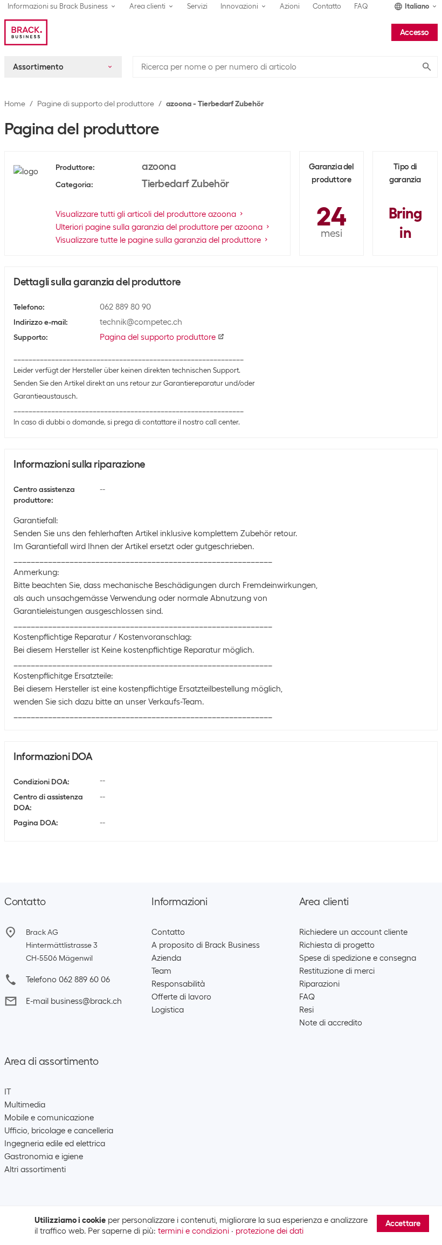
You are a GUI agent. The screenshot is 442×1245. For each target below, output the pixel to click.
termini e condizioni (193, 1231)
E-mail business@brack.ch (74, 1001)
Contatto (327, 6)
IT (7, 1092)
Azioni (290, 6)
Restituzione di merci (337, 971)
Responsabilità (178, 984)
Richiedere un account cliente (353, 932)
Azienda (166, 958)
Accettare (402, 1223)
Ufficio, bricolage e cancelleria (58, 1130)
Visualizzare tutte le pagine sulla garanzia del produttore (158, 240)
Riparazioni (319, 984)
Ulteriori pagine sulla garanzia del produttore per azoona (159, 227)
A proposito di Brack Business (205, 945)
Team (161, 971)
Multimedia (24, 1105)
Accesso (414, 32)
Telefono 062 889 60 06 (68, 979)
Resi (306, 1010)
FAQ (361, 6)
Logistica (167, 1010)
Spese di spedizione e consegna (357, 958)
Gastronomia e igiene (43, 1156)
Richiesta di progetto (337, 945)
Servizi (197, 6)
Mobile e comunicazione (49, 1118)
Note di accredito (330, 1023)
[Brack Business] (25, 32)
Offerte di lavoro (181, 997)
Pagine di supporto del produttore (95, 103)
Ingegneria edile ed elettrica (54, 1143)
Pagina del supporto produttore (158, 337)
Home (14, 103)
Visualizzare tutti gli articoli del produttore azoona (146, 214)
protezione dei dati (269, 1231)
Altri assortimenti (35, 1169)
